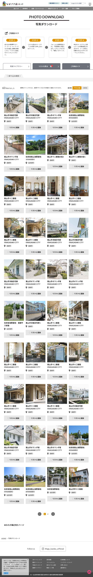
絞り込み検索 (14, 76)
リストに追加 (14, 127)
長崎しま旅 (64, 3)
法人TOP (16, 8)
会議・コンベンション (37, 8)
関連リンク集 (50, 567)
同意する (6, 573)
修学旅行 (25, 8)
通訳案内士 (63, 567)
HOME (3, 538)
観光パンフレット (37, 562)
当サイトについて (37, 559)
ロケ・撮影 (65, 8)
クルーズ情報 (75, 8)
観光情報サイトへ (54, 3)
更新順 (85, 88)
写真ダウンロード (53, 8)
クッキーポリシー (19, 568)
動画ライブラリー (37, 567)
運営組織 (49, 559)
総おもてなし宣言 (51, 565)
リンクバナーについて (66, 562)
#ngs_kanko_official (54, 548)
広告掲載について (65, 559)
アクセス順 (77, 88)
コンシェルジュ (51, 562)
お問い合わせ (64, 565)
